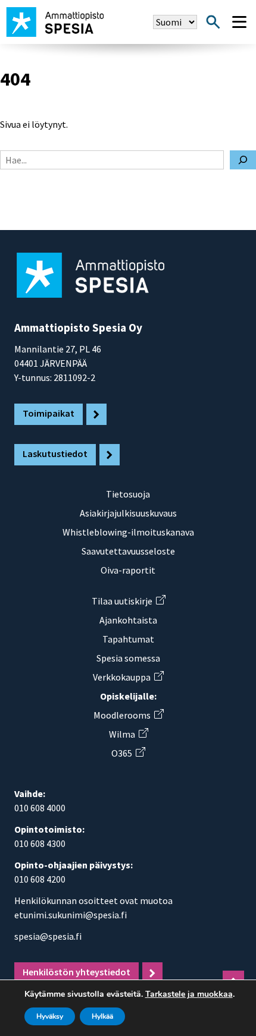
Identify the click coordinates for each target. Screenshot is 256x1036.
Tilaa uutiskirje (128, 601)
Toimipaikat (48, 413)
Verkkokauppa (128, 677)
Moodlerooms (128, 715)
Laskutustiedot (55, 453)
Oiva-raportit (128, 570)
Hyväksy (49, 1016)
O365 (128, 753)
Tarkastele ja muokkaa (189, 994)
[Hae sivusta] (213, 22)
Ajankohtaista (128, 620)
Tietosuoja (128, 494)
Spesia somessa (128, 658)
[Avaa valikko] (239, 22)
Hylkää (102, 1016)
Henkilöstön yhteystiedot (76, 972)
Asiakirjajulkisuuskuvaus (128, 513)
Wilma (128, 734)
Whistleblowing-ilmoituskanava (128, 532)
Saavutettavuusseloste (128, 551)
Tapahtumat (128, 639)
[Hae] (243, 159)
